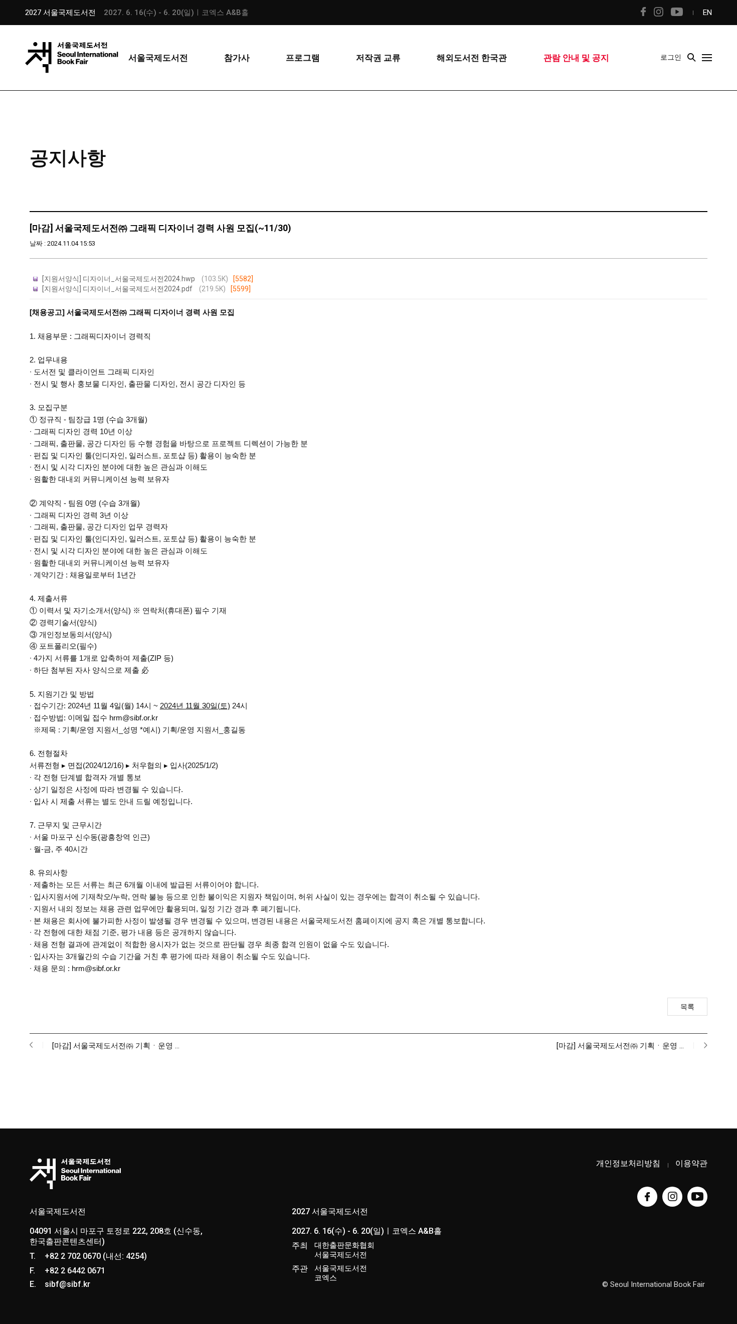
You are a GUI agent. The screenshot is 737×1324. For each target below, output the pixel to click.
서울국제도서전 (158, 58)
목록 (687, 1007)
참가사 (237, 58)
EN (707, 12)
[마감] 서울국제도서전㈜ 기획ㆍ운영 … (115, 1045)
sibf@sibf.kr (67, 1284)
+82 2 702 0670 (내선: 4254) (96, 1256)
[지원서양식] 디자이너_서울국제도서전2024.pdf (146, 289)
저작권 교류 (378, 58)
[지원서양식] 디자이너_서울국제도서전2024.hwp (147, 279)
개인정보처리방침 (628, 1163)
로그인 (670, 57)
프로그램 (303, 58)
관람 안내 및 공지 (576, 58)
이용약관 (691, 1163)
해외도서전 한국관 (472, 58)
